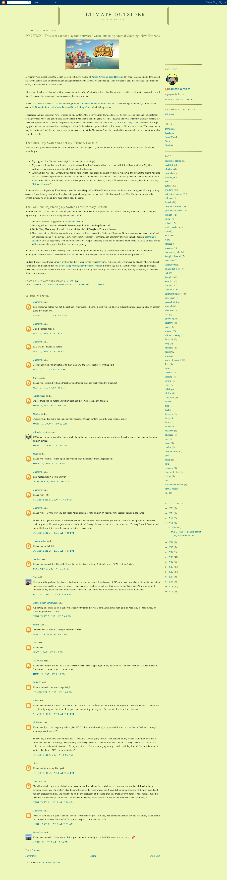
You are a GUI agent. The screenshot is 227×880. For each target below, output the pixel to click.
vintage (168, 243)
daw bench (170, 297)
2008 (171, 591)
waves (168, 355)
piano (167, 326)
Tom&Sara (38, 832)
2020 (171, 523)
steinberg (169, 177)
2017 (171, 547)
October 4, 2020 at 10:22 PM (52, 481)
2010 (171, 581)
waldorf (168, 331)
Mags (35, 453)
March (174, 527)
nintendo (84, 284)
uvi (166, 480)
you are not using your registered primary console (78, 265)
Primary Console (41, 184)
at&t (167, 384)
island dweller (39, 540)
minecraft (169, 426)
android (168, 376)
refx (167, 463)
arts (167, 314)
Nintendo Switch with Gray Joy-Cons (97, 103)
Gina (35, 577)
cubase (168, 185)
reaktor (168, 351)
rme (167, 231)
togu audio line (172, 472)
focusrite (169, 414)
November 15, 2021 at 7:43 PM (53, 714)
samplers (169, 281)
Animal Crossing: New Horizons (107, 76)
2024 (171, 513)
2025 (171, 508)
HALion (169, 235)
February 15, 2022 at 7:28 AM (53, 802)
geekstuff (71, 284)
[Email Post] (76, 281)
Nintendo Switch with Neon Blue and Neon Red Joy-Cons (62, 107)
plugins (168, 169)
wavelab (168, 306)
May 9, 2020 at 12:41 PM (49, 351)
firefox (168, 409)
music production (173, 160)
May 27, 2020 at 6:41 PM (49, 387)
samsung (169, 467)
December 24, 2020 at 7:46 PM (53, 532)
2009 (171, 586)
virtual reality (171, 488)
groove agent (171, 318)
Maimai (36, 413)
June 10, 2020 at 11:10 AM (50, 445)
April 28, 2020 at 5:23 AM (50, 315)
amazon (168, 372)
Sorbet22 (37, 682)
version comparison (174, 484)
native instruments (173, 193)
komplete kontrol (173, 256)
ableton (168, 198)
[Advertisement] (181, 43)
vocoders (169, 247)
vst (166, 181)
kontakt (168, 214)
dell (167, 272)
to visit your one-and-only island (123, 122)
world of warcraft (173, 360)
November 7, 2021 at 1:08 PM (53, 692)
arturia (168, 380)
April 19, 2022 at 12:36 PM (50, 842)
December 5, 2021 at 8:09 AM (53, 754)
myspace (169, 434)
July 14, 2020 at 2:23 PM (49, 463)
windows (169, 189)
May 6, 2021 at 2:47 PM (48, 652)
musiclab (169, 430)
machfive (169, 322)
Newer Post (30, 855)
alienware (169, 310)
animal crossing (44, 284)
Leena (36, 642)
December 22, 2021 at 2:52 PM (53, 772)
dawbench (169, 397)
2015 (171, 557)
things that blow (172, 268)
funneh (168, 202)
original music (172, 451)
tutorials (98, 284)
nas (166, 438)
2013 (171, 566)
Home (93, 855)
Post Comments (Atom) (50, 862)
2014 (171, 562)
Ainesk (36, 700)
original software (173, 206)
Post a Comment (33, 850)
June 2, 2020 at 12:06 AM (49, 405)
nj (34, 763)
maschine (169, 260)
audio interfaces (172, 227)
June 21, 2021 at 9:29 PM (49, 674)
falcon (168, 401)
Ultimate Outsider (113, 14)
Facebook (169, 132)
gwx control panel (173, 210)
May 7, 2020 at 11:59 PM (49, 333)
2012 (171, 571)
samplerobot (171, 264)
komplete (169, 277)
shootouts (169, 289)
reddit (167, 459)
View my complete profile (180, 99)
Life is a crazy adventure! (45, 602)
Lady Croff (38, 660)
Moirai (36, 624)
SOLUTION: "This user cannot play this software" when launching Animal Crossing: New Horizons (92, 35)
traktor (168, 476)
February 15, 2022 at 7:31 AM (53, 824)
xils (167, 492)
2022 (171, 518)
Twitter (168, 141)
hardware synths (172, 252)
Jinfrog (36, 377)
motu (167, 218)
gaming (60, 284)
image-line (170, 418)
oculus (168, 447)
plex (167, 455)
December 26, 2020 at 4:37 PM (53, 550)
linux (167, 422)
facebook (169, 339)
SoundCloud (171, 137)
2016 (171, 552)
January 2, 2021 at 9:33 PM (51, 568)
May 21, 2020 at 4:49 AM (49, 369)
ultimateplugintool (173, 293)
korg (167, 343)
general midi (171, 302)
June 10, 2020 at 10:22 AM (50, 423)
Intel (167, 364)
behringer (169, 389)
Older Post (155, 855)
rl (166, 239)
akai (167, 368)
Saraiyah (37, 559)
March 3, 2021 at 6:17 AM (50, 634)
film (167, 405)
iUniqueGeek (39, 395)
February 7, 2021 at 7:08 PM (52, 616)
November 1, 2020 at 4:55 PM (53, 499)
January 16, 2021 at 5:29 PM (52, 594)
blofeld (168, 393)
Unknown (37, 301)
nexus (167, 443)
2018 (171, 542)
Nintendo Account (74, 221)
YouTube (169, 145)
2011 (171, 576)
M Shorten (38, 722)
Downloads (170, 128)
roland (168, 223)
